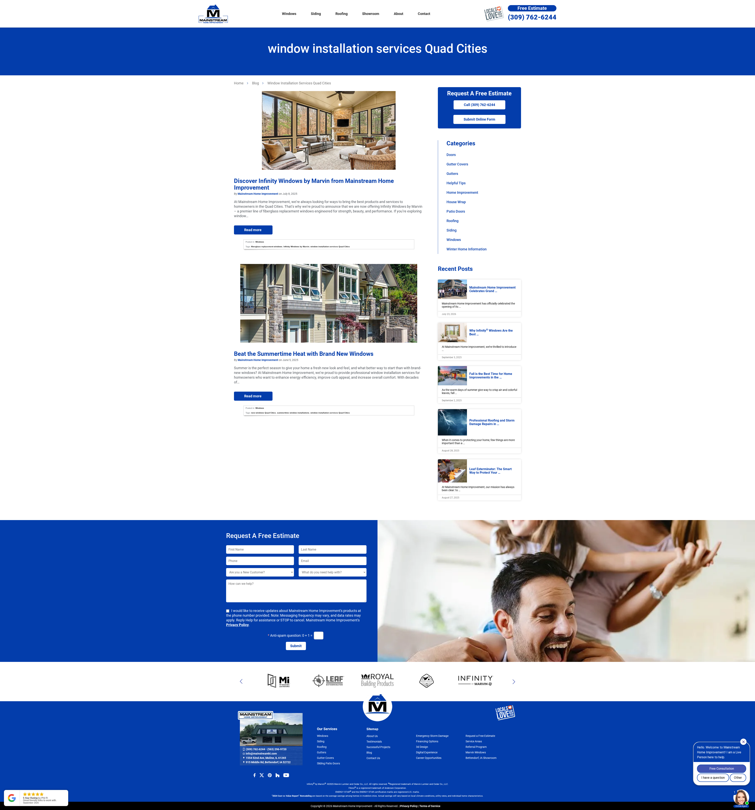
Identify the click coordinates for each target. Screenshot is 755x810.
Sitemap (372, 729)
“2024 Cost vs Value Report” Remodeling (292, 796)
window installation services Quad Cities (330, 246)
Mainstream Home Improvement (213, 14)
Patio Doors (456, 211)
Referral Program (476, 746)
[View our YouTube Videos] (286, 775)
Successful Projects (378, 747)
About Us (372, 736)
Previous (244, 681)
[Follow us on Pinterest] (270, 775)
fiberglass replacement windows (266, 246)
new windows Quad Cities (263, 413)
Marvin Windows (476, 752)
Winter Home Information (467, 249)
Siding (452, 230)
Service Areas (474, 741)
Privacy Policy (237, 625)
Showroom (370, 14)
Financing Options (427, 741)
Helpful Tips (456, 183)
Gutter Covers (457, 164)
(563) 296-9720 (276, 749)
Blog (255, 83)
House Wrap (456, 202)
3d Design (422, 746)
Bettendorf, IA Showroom (481, 757)
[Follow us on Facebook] (254, 775)
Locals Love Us (494, 14)
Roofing (453, 221)
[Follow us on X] (262, 775)
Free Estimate (532, 8)
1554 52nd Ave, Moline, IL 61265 (266, 757)
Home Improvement (462, 192)
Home (239, 83)
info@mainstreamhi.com (261, 753)
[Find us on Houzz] (277, 775)
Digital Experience (426, 752)
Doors (451, 155)
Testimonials (374, 741)
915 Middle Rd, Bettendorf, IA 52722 (268, 762)
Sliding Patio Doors (328, 763)
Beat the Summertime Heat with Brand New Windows (303, 353)
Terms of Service (429, 806)
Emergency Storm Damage (432, 735)
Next (510, 681)
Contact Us (373, 758)
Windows (259, 242)
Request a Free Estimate (480, 735)
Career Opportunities (428, 757)
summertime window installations (293, 413)
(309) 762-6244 (532, 17)
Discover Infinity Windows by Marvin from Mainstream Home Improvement (314, 184)
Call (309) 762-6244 (479, 105)
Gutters (452, 174)
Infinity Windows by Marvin (296, 246)
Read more (248, 230)
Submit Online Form (479, 119)
